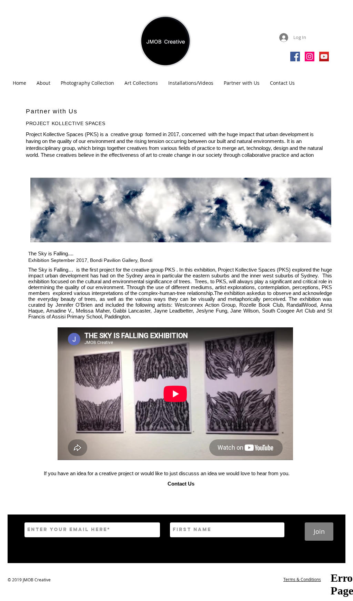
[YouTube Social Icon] (324, 56)
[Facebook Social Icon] (295, 56)
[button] (43, 83)
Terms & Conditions (302, 579)
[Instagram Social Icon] (309, 56)
